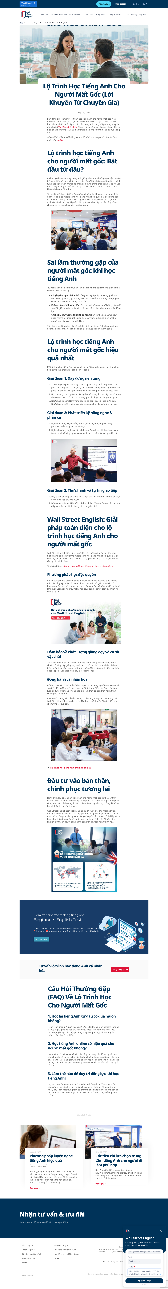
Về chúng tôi (27, 1245)
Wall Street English (67, 127)
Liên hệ (25, 1262)
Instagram (114, 1261)
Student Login (139, 4)
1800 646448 (120, 4)
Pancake (147, 1285)
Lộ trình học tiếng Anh (31, 1254)
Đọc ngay (34, 1188)
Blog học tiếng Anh (62, 1245)
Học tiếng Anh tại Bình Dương (67, 1254)
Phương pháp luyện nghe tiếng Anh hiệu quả (51, 1158)
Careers (57, 1258)
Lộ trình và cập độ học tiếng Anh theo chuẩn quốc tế (88, 566)
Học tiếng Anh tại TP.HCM (65, 1249)
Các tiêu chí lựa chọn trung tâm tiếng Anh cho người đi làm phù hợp (118, 1160)
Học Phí (89, 14)
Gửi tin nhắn (146, 1281)
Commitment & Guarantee (98, 1274)
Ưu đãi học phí (28, 1258)
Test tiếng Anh (28, 1249)
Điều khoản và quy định (118, 1274)
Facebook (105, 1261)
